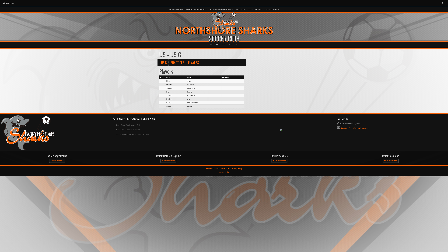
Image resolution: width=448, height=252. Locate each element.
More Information (57, 160)
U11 (236, 45)
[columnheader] (162, 77)
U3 (211, 45)
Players (193, 62)
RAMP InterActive (212, 168)
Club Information (175, 9)
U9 (229, 45)
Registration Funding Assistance (221, 9)
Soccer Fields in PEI (272, 9)
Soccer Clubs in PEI (255, 9)
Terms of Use (225, 168)
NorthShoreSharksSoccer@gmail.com (355, 128)
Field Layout (240, 9)
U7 (223, 45)
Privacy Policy (237, 168)
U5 (217, 45)
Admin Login (224, 172)
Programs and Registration (195, 9)
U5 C (164, 62)
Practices (177, 62)
